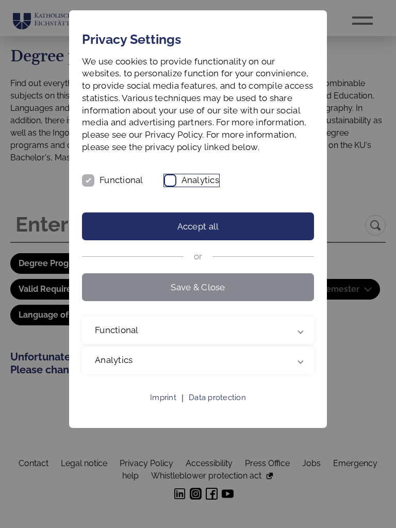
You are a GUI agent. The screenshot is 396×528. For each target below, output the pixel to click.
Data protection (217, 410)
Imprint (163, 410)
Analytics (200, 180)
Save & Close (198, 287)
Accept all (198, 226)
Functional (121, 180)
